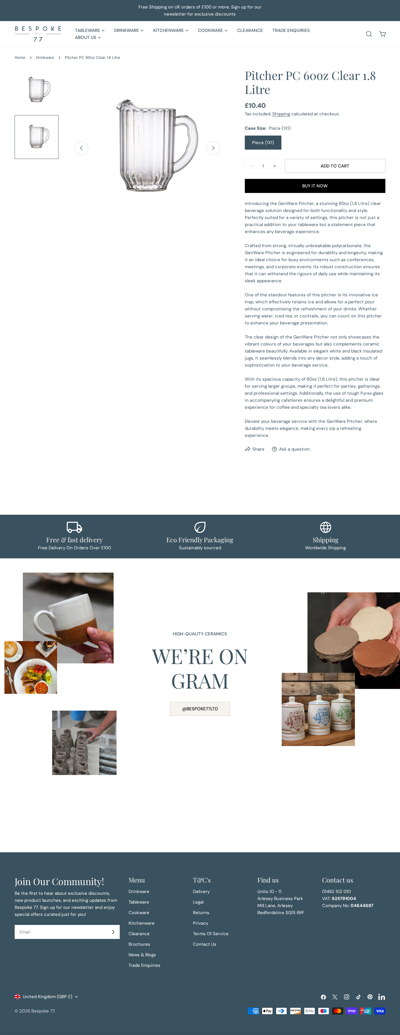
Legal (198, 902)
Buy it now (315, 186)
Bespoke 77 (42, 1011)
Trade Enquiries (144, 965)
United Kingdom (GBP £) (47, 997)
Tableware (139, 902)
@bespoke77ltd (200, 709)
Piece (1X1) (263, 143)
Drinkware (45, 57)
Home (20, 57)
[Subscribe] (113, 932)
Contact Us (204, 944)
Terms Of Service (211, 934)
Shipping (281, 114)
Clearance (139, 934)
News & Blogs (142, 955)
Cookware (139, 913)
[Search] (369, 34)
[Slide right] (213, 148)
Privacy (200, 923)
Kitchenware (142, 923)
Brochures (139, 944)
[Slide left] (81, 148)
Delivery (201, 891)
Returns (201, 913)
